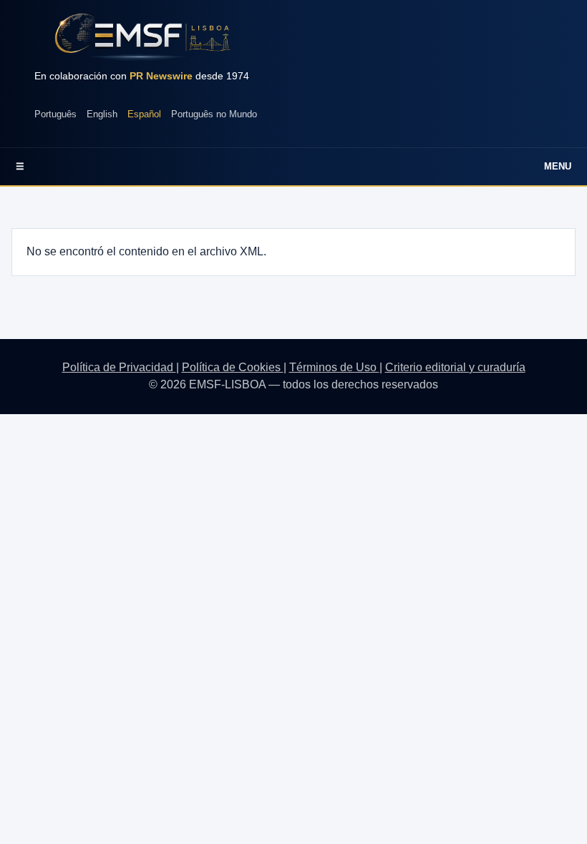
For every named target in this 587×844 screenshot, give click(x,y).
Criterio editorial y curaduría (455, 367)
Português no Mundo (214, 114)
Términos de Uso (334, 367)
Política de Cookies (232, 367)
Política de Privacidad (119, 367)
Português (55, 114)
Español (144, 114)
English (102, 114)
